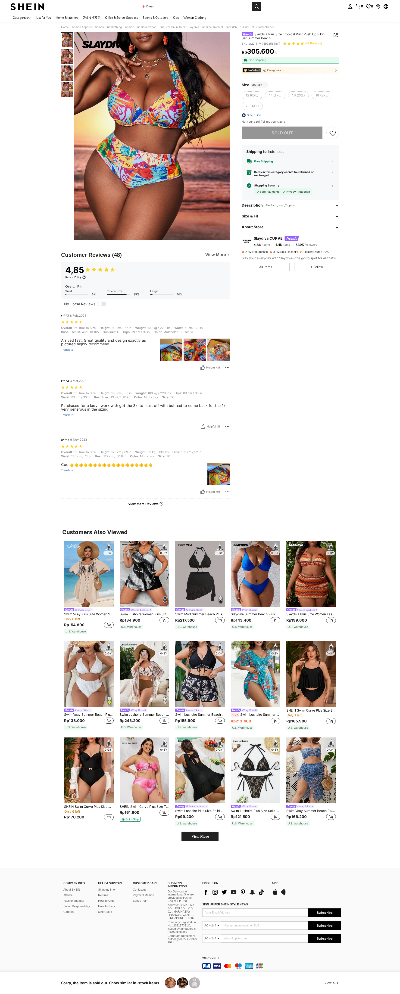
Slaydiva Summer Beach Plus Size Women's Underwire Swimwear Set (255, 614)
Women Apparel (82, 27)
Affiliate (68, 895)
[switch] (102, 304)
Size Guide (105, 911)
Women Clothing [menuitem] (194, 17)
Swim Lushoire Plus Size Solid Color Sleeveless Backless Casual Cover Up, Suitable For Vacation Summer (200, 811)
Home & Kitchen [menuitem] (67, 17)
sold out (282, 132)
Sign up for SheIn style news (225, 904)
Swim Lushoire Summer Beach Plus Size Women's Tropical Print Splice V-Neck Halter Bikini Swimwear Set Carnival (200, 714)
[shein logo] (27, 6)
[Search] (256, 6)
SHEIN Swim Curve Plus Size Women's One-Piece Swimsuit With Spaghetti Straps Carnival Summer (89, 806)
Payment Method (143, 895)
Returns (103, 895)
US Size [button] (257, 85)
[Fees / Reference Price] (276, 52)
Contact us (139, 889)
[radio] (252, 95)
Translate (67, 349)
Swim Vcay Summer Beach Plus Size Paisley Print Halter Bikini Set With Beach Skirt (311, 811)
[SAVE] (332, 133)
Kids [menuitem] (176, 17)
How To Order (107, 900)
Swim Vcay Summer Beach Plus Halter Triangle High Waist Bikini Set (89, 714)
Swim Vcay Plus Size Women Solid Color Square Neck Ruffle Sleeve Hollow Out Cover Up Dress (89, 614)
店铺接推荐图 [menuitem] (91, 17)
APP (275, 883)
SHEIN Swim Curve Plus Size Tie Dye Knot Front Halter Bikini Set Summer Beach (144, 806)
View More (200, 836)
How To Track (106, 906)
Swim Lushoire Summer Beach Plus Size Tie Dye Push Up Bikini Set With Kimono (144, 714)
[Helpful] (202, 367)
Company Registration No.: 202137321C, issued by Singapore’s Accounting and (182, 927)
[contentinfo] (271, 966)
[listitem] (89, 587)
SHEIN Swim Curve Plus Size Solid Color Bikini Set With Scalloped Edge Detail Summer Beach (311, 710)
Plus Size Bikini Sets (172, 27)
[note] (75, 631)
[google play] (284, 894)
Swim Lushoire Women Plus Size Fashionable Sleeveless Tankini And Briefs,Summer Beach (144, 614)
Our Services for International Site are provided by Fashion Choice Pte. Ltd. (181, 896)
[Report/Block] (227, 367)
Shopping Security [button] (266, 185)
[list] (234, 892)
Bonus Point (140, 900)
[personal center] (350, 6)
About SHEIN (71, 889)
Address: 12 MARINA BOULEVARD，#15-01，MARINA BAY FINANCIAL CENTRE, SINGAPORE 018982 (181, 912)
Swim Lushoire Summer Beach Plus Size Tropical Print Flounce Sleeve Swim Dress (256, 714)
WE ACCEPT (210, 958)
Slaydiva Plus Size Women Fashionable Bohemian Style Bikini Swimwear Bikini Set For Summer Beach (311, 614)
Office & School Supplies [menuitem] (121, 17)
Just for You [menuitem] (43, 17)
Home (65, 27)
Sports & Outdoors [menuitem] (155, 17)
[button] (378, 6)
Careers (68, 911)
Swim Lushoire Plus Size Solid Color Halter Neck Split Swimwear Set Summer (255, 811)
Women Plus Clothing (108, 27)
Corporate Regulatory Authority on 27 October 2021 (182, 939)
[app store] (275, 894)
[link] (359, 6)
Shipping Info (106, 889)
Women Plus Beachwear (140, 27)
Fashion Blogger (73, 900)
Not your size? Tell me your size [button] (262, 121)
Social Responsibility (76, 906)
